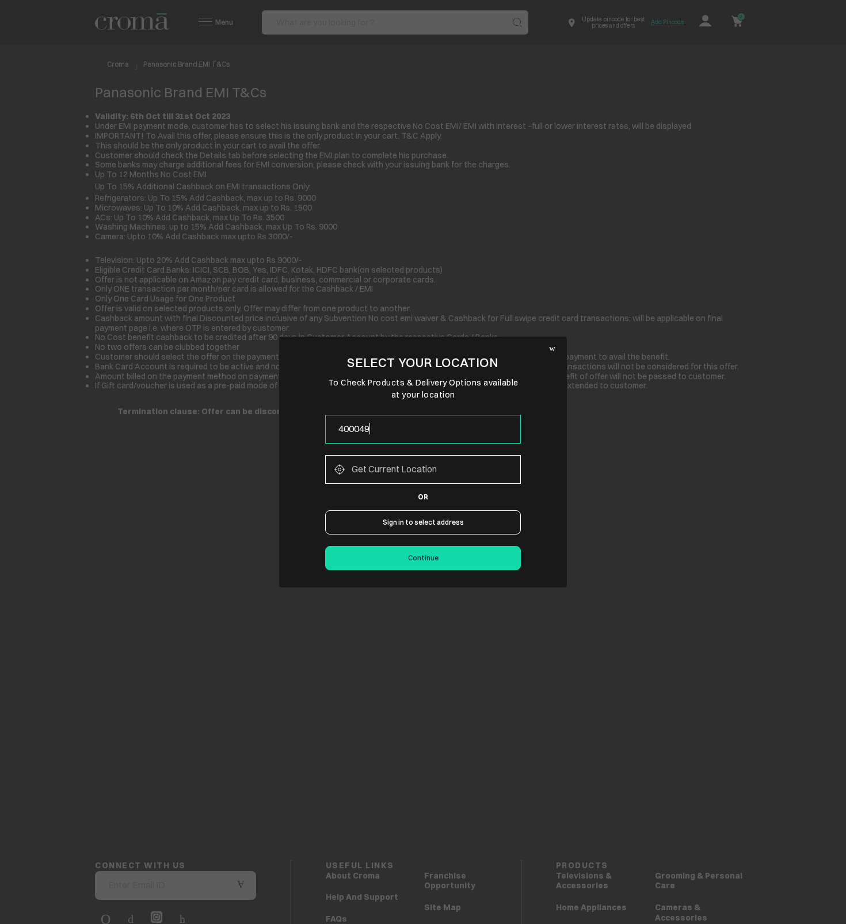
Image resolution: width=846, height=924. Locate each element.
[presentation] (423, 429)
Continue (423, 557)
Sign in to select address (423, 522)
